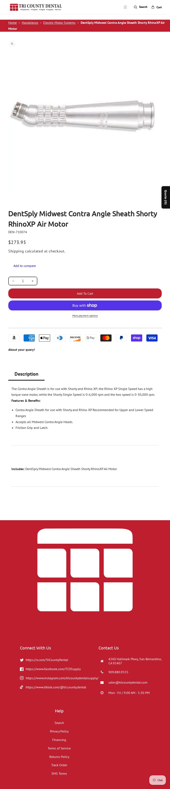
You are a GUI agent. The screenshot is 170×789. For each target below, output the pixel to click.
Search (59, 723)
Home (12, 23)
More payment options (85, 315)
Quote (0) (166, 197)
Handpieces (30, 23)
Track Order (59, 765)
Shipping (16, 251)
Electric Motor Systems (59, 23)
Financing (59, 740)
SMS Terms (59, 773)
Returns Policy (59, 757)
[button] (125, 7)
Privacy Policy (59, 731)
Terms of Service (59, 748)
